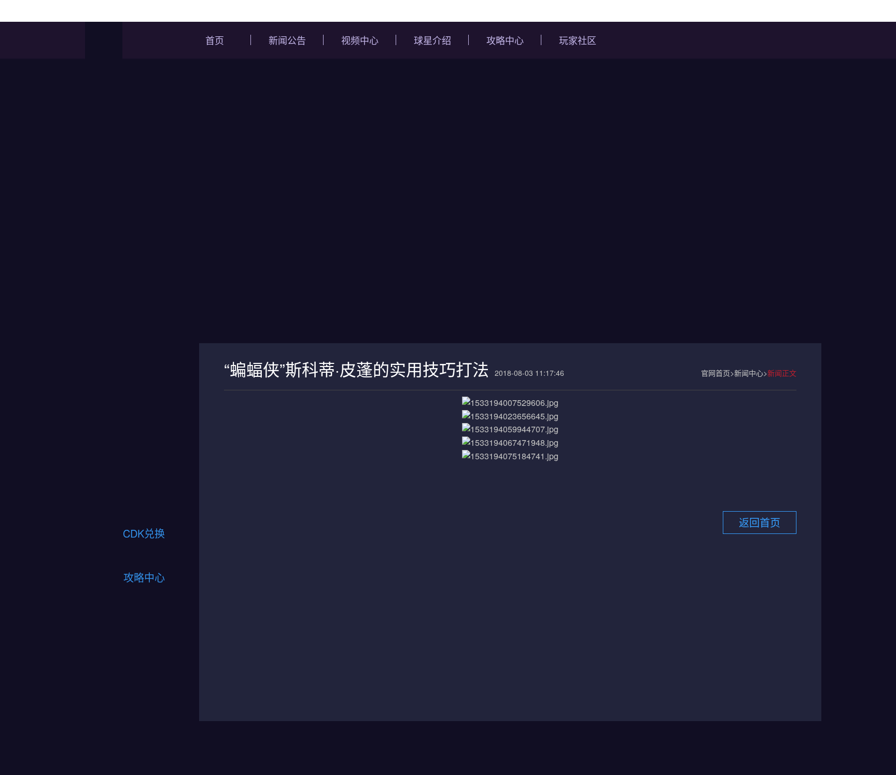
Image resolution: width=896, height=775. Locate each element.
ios (105, 492)
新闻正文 (781, 373)
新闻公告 (287, 40)
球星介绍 (432, 40)
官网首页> (717, 373)
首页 (214, 40)
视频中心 (360, 40)
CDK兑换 (144, 533)
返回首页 (759, 522)
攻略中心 (505, 40)
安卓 (163, 492)
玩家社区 (577, 40)
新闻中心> (750, 373)
